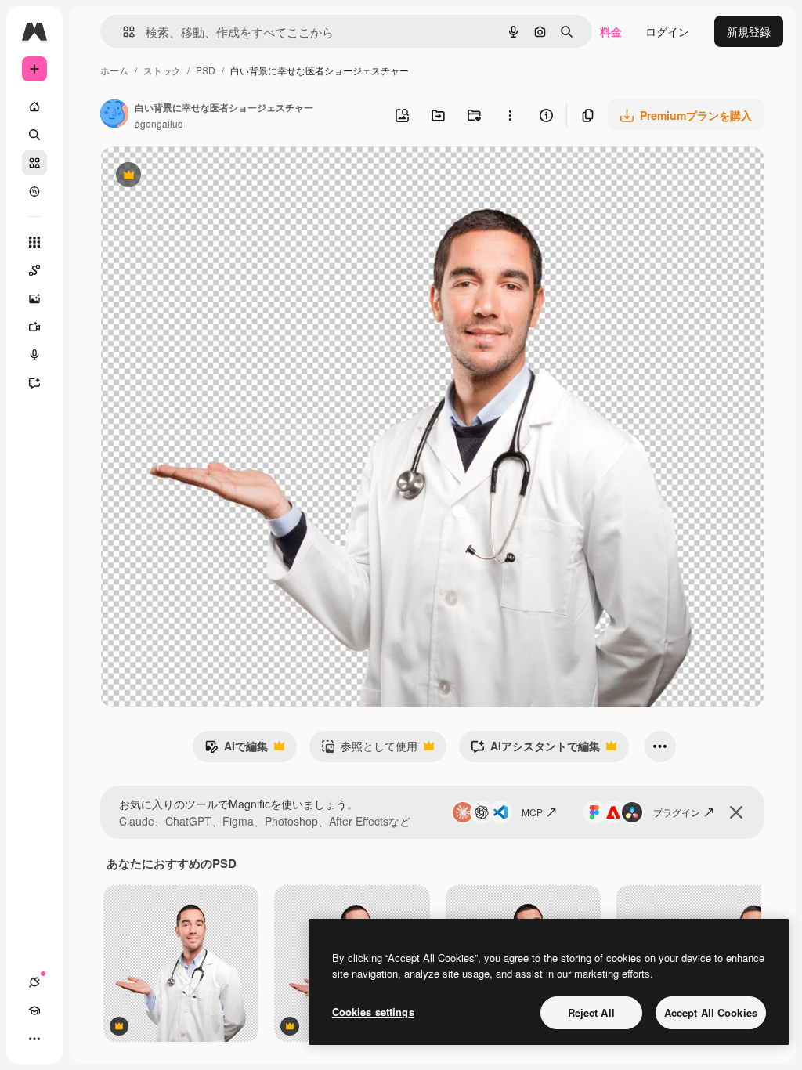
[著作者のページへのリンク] (114, 115)
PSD (205, 70)
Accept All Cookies (710, 1012)
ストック (162, 70)
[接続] (34, 982)
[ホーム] (34, 106)
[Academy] (34, 1010)
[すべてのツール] (34, 242)
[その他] (34, 1038)
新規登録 (749, 31)
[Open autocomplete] (122, 32)
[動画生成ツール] (34, 326)
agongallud (159, 123)
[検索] (34, 134)
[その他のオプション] (510, 115)
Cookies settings (373, 1011)
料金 (611, 31)
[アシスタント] (34, 383)
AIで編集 (236, 749)
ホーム (114, 70)
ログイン (667, 31)
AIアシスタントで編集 (535, 749)
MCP (532, 812)
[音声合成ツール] (34, 354)
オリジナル (208, 176)
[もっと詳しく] (34, 191)
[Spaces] (34, 270)
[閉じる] (736, 812)
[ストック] (34, 162)
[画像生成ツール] (34, 298)
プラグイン (676, 812)
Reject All (591, 1012)
